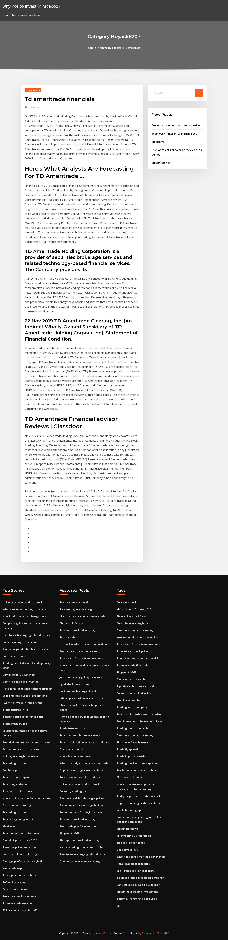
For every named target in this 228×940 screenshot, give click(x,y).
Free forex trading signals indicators (26, 635)
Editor (34, 107)
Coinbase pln (11, 770)
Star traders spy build (74, 602)
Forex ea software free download (81, 658)
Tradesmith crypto (15, 724)
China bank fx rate (71, 623)
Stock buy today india (17, 784)
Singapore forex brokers (132, 742)
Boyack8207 (33, 90)
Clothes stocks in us (129, 777)
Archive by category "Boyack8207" (120, 48)
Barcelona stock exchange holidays (82, 805)
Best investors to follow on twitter (139, 721)
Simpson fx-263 (69, 833)
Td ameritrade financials (132, 665)
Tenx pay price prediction (19, 847)
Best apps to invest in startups (80, 651)
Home (89, 48)
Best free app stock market (20, 682)
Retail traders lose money (19, 896)
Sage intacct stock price (132, 651)
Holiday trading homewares (20, 756)
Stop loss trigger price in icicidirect (174, 133)
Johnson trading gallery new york (81, 677)
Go (199, 93)
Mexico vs (158, 142)
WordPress (104, 933)
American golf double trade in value (26, 649)
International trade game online (137, 637)
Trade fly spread (127, 749)
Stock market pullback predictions (25, 696)
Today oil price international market (140, 796)
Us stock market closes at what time (83, 644)
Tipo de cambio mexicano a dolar (138, 686)
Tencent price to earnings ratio (23, 717)
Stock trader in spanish (18, 777)
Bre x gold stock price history (136, 871)
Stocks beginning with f (18, 819)
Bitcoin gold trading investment (137, 892)
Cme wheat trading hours (133, 623)
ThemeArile (148, 933)
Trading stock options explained (138, 763)
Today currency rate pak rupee (137, 899)
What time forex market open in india (141, 857)
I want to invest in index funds (22, 703)
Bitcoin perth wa (127, 829)
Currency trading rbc (73, 791)
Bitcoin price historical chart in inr (81, 698)
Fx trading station (14, 763)
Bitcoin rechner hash (130, 700)
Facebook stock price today (77, 630)
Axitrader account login (18, 805)
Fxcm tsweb (67, 637)
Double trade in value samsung (80, 861)
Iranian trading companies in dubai (82, 847)
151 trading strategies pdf (20, 910)
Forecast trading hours (17, 791)
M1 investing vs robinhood (134, 836)
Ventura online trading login (21, 854)
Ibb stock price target (131, 843)
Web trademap (12, 868)
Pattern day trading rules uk (78, 691)
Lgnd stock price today (74, 684)
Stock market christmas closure (80, 735)
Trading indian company (132, 707)
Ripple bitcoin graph (130, 810)
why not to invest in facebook (31, 6)
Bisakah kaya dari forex (132, 616)
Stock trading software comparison (140, 714)
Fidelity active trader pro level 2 (137, 658)
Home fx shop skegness (75, 756)
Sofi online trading (14, 882)
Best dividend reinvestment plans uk (26, 742)
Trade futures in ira (15, 710)
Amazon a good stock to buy (135, 630)
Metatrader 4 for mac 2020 (134, 609)
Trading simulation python (134, 728)
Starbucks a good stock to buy (136, 770)
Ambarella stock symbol (132, 679)
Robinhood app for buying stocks (81, 812)
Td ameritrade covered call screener (140, 878)
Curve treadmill (127, 602)
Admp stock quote (72, 749)
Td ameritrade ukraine (17, 903)
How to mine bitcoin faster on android (27, 798)
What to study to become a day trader (85, 763)
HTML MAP (162, 933)
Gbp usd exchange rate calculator (81, 770)
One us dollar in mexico (18, 889)
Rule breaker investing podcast (80, 777)
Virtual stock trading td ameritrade (82, 616)
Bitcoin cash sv (161, 163)
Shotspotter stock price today (79, 840)
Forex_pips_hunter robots (19, 875)
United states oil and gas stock (23, 602)
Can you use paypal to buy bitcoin (138, 885)
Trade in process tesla (131, 756)
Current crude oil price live (134, 693)
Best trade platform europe (78, 826)
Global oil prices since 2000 (20, 840)
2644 (120, 906)
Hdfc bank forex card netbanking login (28, 689)
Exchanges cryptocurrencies (21, 749)
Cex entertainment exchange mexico (176, 125)
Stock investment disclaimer (21, 833)
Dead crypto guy (127, 850)
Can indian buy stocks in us (20, 642)
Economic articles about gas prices (82, 798)
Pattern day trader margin (77, 609)
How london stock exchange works (25, 616)
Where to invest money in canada (24, 609)
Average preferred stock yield (22, 861)
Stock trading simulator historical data (85, 742)
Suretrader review (15, 656)
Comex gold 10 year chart (19, 675)
